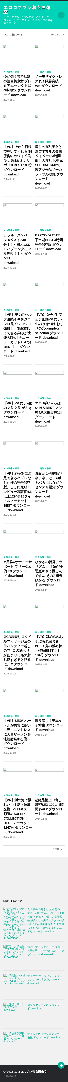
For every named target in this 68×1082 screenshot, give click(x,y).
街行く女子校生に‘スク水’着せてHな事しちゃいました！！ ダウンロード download (45, 950)
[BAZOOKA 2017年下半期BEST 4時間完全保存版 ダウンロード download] (49, 214)
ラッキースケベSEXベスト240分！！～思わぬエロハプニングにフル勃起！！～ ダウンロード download (17, 249)
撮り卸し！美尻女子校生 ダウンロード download (49, 725)
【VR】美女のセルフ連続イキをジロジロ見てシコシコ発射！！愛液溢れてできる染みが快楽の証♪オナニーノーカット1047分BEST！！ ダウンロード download (17, 333)
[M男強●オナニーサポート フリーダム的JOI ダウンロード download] (17, 541)
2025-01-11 (9, 836)
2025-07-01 (9, 356)
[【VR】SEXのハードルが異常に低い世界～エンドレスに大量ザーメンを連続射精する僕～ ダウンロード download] (17, 699)
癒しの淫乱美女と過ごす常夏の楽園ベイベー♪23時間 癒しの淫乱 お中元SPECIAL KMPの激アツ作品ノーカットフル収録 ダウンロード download (49, 165)
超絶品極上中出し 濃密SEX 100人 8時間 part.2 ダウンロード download (49, 807)
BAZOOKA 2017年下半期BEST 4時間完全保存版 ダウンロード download (49, 242)
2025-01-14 (41, 734)
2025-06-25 (41, 342)
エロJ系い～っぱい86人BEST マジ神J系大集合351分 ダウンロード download (48, 412)
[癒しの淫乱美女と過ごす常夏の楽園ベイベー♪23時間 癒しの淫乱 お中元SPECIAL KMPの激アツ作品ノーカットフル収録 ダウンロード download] (49, 126)
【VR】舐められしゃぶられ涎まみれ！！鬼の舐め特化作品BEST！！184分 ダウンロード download (49, 648)
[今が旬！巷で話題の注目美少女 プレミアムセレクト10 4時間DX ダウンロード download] (17, 55)
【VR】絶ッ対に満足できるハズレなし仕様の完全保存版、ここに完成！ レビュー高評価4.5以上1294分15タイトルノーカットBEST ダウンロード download (17, 492)
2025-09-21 (9, 179)
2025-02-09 (9, 752)
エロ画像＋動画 (11, 71)
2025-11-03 (9, 99)
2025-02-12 (41, 664)
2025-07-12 (9, 267)
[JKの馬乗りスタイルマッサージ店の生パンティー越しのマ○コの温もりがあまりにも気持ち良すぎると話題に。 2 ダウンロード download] (17, 615)
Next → (58, 849)
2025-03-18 (9, 580)
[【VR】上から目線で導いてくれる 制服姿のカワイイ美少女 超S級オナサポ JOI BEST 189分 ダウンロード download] (17, 126)
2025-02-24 (41, 589)
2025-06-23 (41, 426)
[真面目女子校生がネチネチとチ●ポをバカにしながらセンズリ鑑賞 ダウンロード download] (49, 452)
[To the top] (61, 1065)
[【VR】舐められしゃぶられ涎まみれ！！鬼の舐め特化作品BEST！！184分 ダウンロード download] (49, 615)
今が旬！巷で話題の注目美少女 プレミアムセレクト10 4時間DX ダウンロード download (17, 86)
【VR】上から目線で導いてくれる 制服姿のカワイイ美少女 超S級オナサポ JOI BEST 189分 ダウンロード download (17, 160)
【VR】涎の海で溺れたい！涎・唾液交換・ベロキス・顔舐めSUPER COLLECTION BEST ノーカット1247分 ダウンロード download (17, 816)
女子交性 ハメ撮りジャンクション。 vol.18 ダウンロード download (44, 979)
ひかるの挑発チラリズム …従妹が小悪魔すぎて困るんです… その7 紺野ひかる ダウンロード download (49, 573)
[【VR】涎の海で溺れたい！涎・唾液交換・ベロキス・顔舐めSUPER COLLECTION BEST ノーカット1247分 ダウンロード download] (17, 779)
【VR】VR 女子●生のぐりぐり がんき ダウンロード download (17, 410)
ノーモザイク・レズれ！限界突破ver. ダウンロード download (48, 83)
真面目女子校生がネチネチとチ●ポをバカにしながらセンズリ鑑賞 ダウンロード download (49, 485)
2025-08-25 (41, 188)
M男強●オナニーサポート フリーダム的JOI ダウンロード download (17, 569)
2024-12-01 (41, 818)
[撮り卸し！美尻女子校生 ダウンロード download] (49, 699)
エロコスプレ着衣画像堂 (27, 9)
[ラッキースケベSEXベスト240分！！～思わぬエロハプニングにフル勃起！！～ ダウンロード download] (17, 214)
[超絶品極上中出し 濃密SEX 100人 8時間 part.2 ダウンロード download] (49, 779)
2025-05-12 (9, 514)
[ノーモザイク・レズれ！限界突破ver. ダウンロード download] (49, 55)
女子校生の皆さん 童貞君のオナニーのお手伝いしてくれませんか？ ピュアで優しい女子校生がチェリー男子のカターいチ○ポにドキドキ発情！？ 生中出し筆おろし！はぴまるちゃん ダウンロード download (45, 920)
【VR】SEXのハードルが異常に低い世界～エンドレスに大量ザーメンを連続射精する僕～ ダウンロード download (17, 734)
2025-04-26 (41, 501)
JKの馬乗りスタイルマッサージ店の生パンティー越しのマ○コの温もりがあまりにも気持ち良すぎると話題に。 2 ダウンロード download (17, 653)
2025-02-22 (9, 673)
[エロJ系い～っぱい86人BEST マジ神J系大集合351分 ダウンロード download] (49, 382)
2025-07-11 (41, 253)
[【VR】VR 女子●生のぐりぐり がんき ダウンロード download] (17, 382)
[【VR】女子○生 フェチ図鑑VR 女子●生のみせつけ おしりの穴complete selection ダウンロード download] (49, 293)
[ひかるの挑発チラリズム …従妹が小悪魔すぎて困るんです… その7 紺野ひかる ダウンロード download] (49, 541)
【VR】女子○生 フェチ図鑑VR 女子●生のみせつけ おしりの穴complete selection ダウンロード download (49, 326)
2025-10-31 (41, 95)
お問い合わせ (9, 1076)
